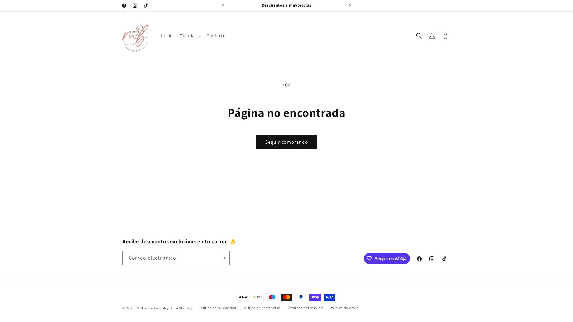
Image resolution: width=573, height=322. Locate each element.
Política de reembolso (261, 308)
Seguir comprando (286, 142)
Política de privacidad (217, 308)
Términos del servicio (305, 308)
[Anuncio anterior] (222, 5)
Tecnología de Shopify (173, 308)
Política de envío (344, 308)
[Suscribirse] (222, 258)
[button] (189, 36)
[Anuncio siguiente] (350, 5)
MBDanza (145, 308)
